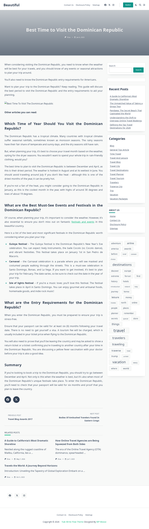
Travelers (114, 182)
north (123, 302)
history (114, 281)
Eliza (68, 37)
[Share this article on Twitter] (16, 399)
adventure (116, 243)
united (125, 356)
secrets (114, 318)
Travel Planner (117, 174)
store (135, 318)
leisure (115, 297)
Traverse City (116, 186)
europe (127, 271)
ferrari (128, 276)
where (114, 368)
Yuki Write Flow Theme (73, 521)
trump (114, 356)
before (114, 254)
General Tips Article (119, 149)
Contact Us (68, 5)
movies (113, 303)
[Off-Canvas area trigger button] (144, 5)
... (32, 452)
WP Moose (101, 521)
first (138, 276)
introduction (115, 287)
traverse (116, 350)
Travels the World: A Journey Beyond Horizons (31, 465)
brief (124, 254)
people (114, 308)
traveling (118, 344)
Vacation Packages (119, 198)
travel (119, 330)
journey (114, 291)
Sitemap (96, 5)
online (134, 302)
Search (112, 65)
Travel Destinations (119, 170)
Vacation (114, 194)
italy (136, 287)
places (126, 308)
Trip (112, 190)
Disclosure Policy (83, 5)
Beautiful (11, 4)
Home (113, 216)
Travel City (115, 166)
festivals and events (82, 221)
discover (115, 271)
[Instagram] (113, 5)
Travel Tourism (117, 178)
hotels (126, 281)
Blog (112, 145)
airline (130, 243)
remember (129, 313)
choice (113, 259)
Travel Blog (115, 162)
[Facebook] (105, 5)
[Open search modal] (140, 5)
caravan (134, 254)
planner (114, 313)
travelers (118, 338)
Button (128, 5)
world (126, 368)
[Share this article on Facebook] (8, 399)
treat (128, 351)
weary (135, 363)
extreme (115, 276)
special (125, 319)
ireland (127, 287)
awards (127, 248)
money (129, 297)
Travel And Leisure (119, 158)
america (115, 248)
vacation (119, 362)
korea (126, 291)
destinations (122, 264)
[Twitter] (109, 5)
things (115, 324)
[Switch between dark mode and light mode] (136, 5)
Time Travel (115, 153)
